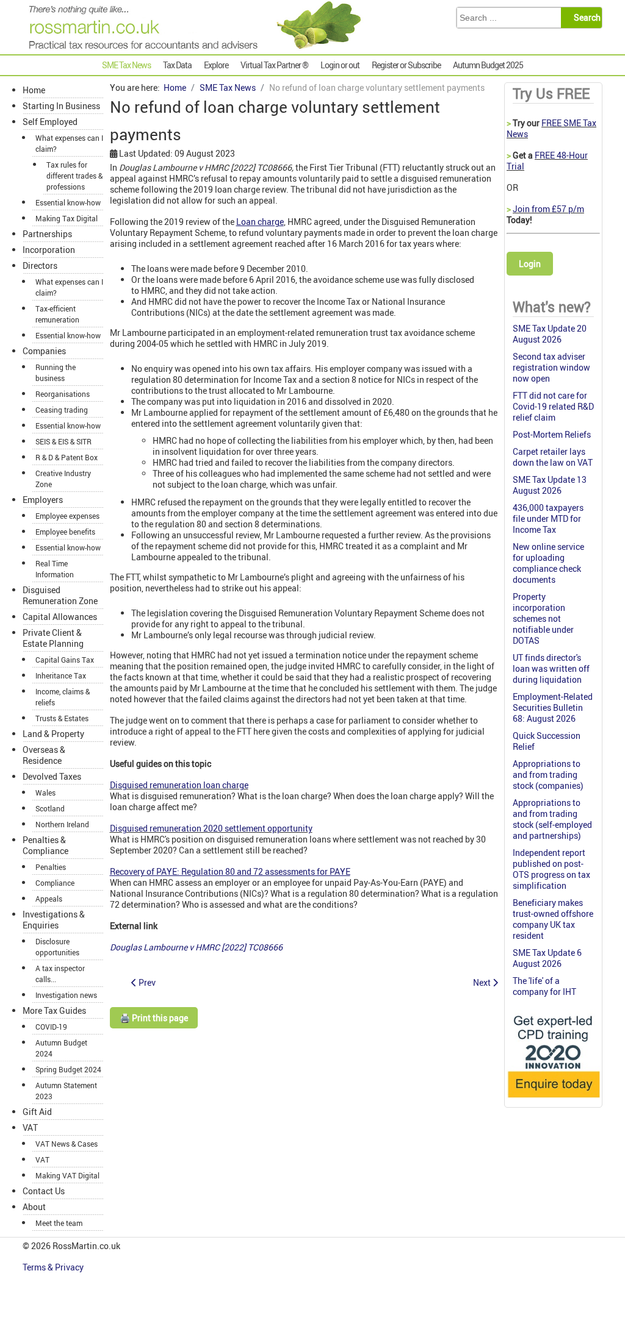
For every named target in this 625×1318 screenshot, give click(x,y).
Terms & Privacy (54, 1267)
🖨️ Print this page (154, 1018)
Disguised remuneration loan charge (179, 785)
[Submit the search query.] (585, 17)
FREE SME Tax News (551, 128)
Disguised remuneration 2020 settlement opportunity (211, 828)
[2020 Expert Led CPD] (553, 1099)
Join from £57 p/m (548, 209)
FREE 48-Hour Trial (547, 160)
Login (530, 263)
